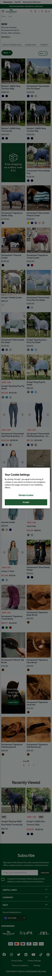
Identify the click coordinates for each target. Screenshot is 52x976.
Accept (26, 502)
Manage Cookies (26, 495)
